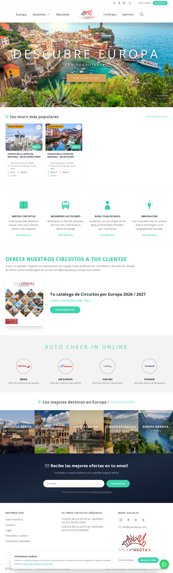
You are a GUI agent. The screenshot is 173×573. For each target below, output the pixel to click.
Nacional (62, 14)
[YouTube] (135, 520)
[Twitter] (119, 3)
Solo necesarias (126, 560)
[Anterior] (6, 152)
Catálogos (110, 14)
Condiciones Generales (17, 541)
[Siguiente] (166, 152)
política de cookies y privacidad (37, 563)
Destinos (39, 14)
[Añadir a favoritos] (38, 127)
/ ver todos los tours (156, 116)
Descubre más (23, 235)
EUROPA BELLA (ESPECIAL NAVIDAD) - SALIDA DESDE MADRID (83, 528)
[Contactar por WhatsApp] (164, 564)
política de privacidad (101, 492)
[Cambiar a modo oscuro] (130, 3)
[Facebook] (114, 3)
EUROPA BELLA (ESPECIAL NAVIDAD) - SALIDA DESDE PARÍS (83, 520)
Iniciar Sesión (144, 3)
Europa (21, 14)
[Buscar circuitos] (141, 14)
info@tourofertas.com (134, 527)
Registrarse (160, 3)
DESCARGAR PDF (65, 309)
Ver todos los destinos (123, 402)
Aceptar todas (148, 560)
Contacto (10, 524)
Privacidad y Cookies (16, 535)
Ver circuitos (86, 78)
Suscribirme (118, 483)
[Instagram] (123, 3)
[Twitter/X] (143, 520)
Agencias (128, 14)
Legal (8, 530)
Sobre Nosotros (14, 519)
